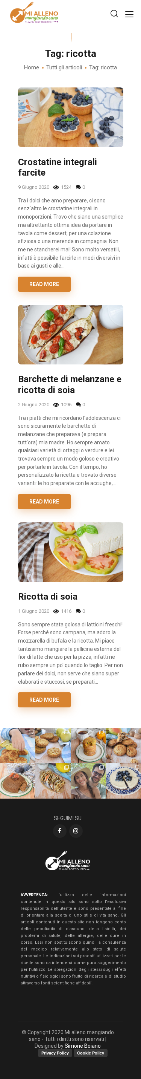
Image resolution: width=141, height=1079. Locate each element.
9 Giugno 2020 (34, 187)
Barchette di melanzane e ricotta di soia (69, 384)
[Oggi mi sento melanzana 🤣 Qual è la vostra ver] (53, 781)
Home (31, 67)
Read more (44, 284)
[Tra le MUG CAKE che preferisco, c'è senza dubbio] (17, 781)
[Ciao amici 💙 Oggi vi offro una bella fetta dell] (123, 781)
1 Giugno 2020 (34, 611)
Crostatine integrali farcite (57, 167)
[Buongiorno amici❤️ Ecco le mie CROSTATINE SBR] (53, 745)
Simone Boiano (83, 1046)
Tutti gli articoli (64, 67)
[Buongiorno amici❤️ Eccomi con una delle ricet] (88, 745)
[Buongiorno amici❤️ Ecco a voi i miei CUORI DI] (123, 745)
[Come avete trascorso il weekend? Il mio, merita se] (88, 781)
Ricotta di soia (47, 596)
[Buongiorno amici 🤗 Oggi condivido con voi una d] (17, 745)
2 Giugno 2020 (34, 404)
